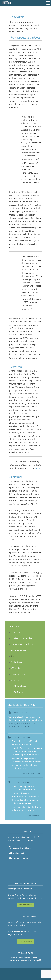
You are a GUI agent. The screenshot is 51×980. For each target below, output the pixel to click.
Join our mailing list (20, 858)
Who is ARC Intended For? (22, 638)
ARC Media (16, 668)
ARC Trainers (18, 692)
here (38, 468)
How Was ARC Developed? (22, 644)
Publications (16, 662)
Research (15, 656)
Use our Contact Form (22, 848)
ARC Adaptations (18, 650)
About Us (15, 680)
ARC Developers (20, 686)
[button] (48, 3)
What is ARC (16, 632)
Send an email (18, 853)
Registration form (15, 934)
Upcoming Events (18, 674)
